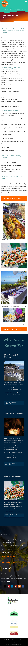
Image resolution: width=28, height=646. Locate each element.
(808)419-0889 (7, 9)
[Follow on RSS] (19, 586)
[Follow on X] (5, 586)
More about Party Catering (11, 464)
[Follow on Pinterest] (9, 586)
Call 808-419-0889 (9, 557)
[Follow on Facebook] (23, 586)
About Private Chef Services (11, 515)
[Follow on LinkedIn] (12, 586)
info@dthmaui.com (19, 9)
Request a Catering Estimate (12, 198)
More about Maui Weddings (10, 403)
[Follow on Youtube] (16, 586)
